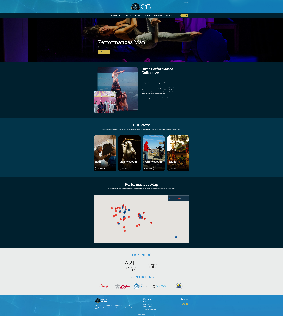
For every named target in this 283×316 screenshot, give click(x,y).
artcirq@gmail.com (151, 309)
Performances (183, 198)
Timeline (147, 15)
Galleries (158, 15)
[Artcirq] (141, 7)
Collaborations (174, 198)
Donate (184, 15)
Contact (169, 15)
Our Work (127, 15)
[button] (139, 225)
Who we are (115, 15)
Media (137, 15)
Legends (171, 196)
